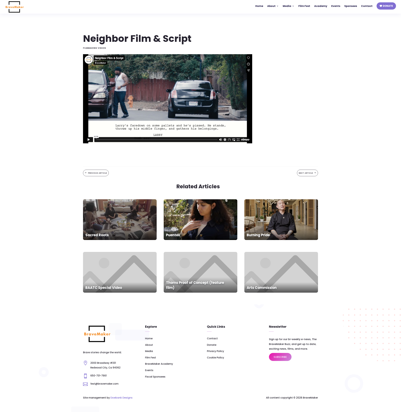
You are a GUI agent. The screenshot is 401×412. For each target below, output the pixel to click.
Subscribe (280, 357)
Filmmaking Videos (94, 48)
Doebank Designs (121, 397)
